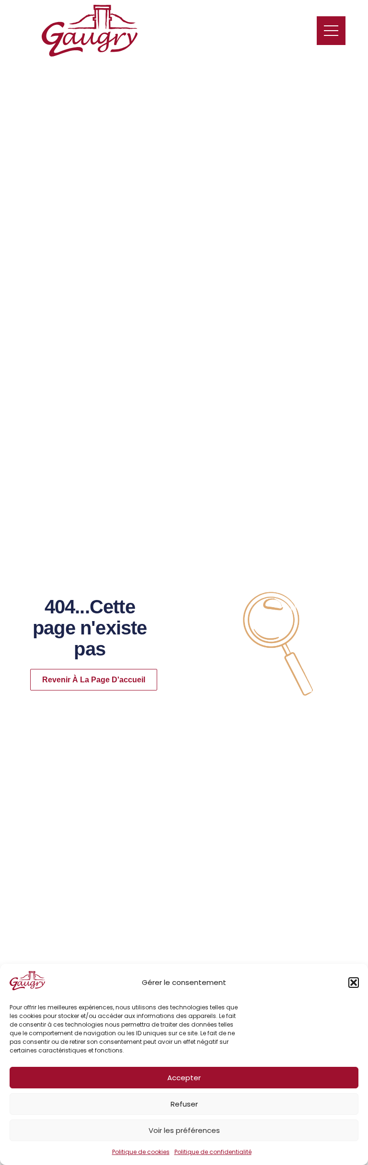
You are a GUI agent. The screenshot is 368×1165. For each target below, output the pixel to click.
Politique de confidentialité (213, 1152)
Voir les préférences (184, 1130)
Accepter (184, 1078)
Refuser (184, 1104)
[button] (353, 982)
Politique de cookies (141, 1152)
